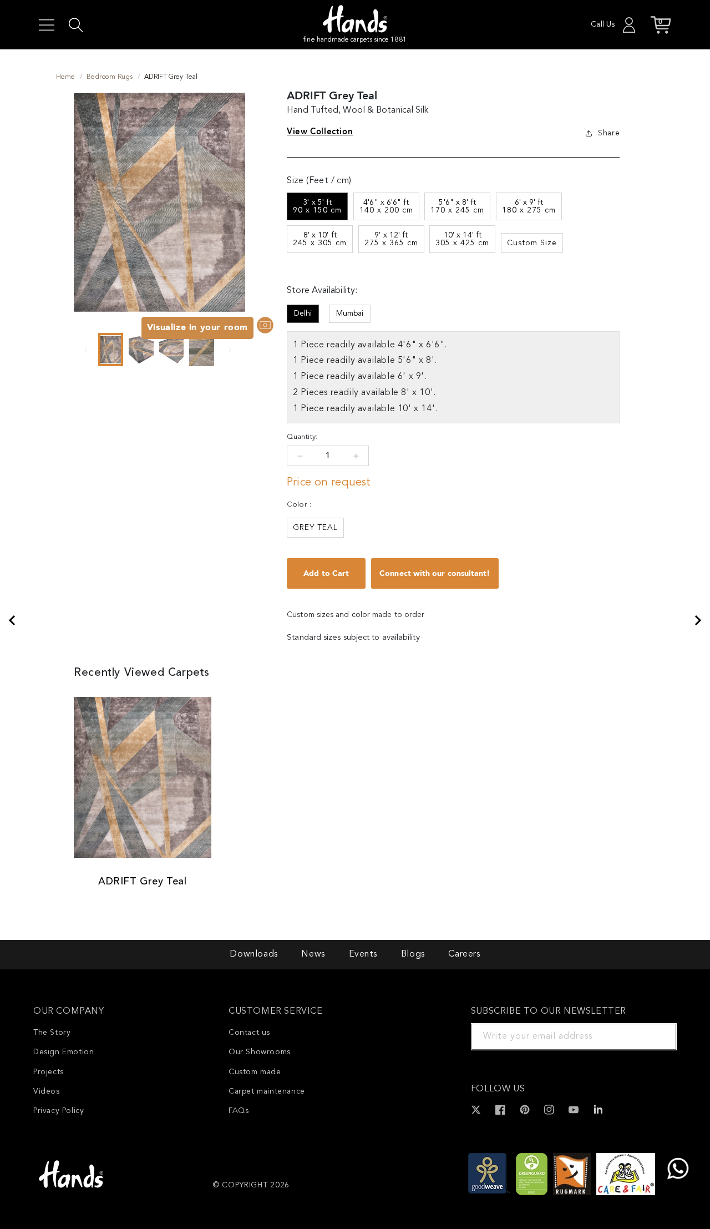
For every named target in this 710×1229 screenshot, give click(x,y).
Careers (464, 954)
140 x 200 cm (386, 206)
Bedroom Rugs (110, 77)
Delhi (303, 313)
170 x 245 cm (457, 206)
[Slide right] (230, 349)
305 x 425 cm (462, 239)
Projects (48, 1072)
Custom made (255, 1072)
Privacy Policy (58, 1111)
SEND (655, 1036)
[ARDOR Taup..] (698, 620)
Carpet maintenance (267, 1091)
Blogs (413, 954)
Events (363, 954)
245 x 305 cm (320, 239)
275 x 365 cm (391, 239)
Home (65, 77)
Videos (46, 1091)
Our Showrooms (260, 1052)
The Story (51, 1032)
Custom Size (532, 243)
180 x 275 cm (529, 206)
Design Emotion (63, 1052)
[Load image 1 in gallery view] (110, 349)
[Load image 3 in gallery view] (171, 349)
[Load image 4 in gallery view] (201, 349)
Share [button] (609, 133)
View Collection (320, 131)
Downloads (253, 954)
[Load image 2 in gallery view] (141, 349)
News (312, 954)
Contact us (249, 1032)
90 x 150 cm (317, 206)
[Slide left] (86, 349)
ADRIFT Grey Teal (142, 882)
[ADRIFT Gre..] (11, 620)
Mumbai (349, 313)
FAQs (238, 1111)
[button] (46, 25)
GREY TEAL (315, 528)
